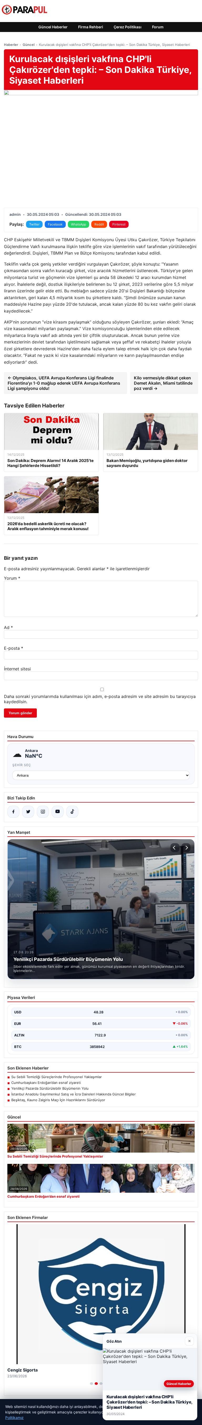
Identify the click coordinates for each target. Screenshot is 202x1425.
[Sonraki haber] (185, 847)
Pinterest (118, 224)
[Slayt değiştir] (91, 1383)
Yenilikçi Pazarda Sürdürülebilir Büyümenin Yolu (50, 1088)
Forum (158, 27)
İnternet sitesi (17, 668)
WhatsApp (78, 224)
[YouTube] (58, 812)
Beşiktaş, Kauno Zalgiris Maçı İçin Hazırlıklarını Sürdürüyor (58, 1100)
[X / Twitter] (28, 812)
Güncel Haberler (53, 27)
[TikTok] (72, 812)
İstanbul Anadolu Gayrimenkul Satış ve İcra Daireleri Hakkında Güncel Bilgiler (73, 1094)
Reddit (99, 224)
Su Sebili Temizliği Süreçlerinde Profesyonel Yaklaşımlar (56, 1077)
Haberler (11, 44)
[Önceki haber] (174, 847)
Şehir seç (21, 765)
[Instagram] (43, 812)
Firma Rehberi (90, 27)
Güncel (28, 44)
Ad (8, 627)
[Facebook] (13, 812)
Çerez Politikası (128, 27)
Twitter (34, 224)
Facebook (55, 224)
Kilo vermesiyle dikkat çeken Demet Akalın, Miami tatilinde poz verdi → (163, 383)
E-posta (13, 648)
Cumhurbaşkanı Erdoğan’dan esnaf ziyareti (46, 1082)
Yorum (12, 578)
